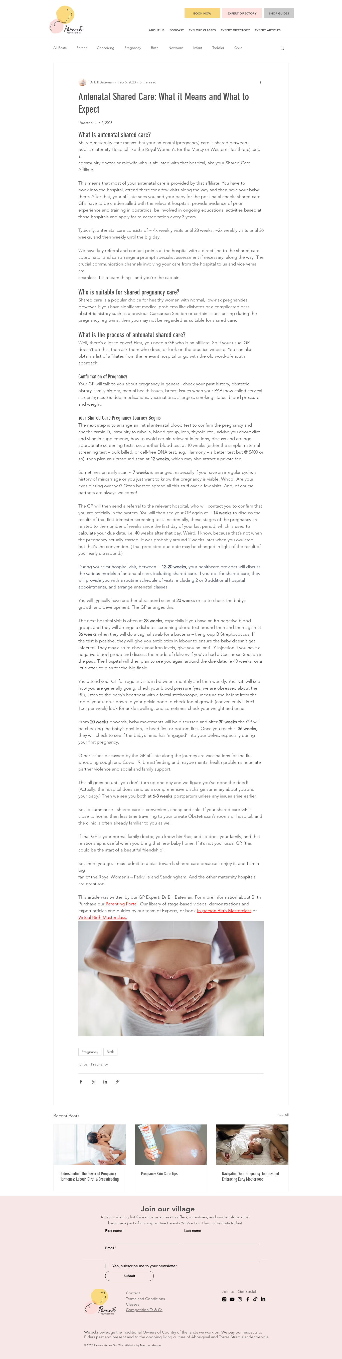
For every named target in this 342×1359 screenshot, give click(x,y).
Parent (82, 47)
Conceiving (105, 47)
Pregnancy (132, 47)
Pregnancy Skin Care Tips (159, 1173)
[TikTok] (255, 1299)
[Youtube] (232, 1299)
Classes (132, 1304)
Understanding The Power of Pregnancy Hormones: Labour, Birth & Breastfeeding (89, 1176)
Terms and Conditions (145, 1298)
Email (110, 1248)
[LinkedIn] (263, 1299)
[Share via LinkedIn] (105, 1081)
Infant (197, 47)
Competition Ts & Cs (144, 1309)
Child (238, 47)
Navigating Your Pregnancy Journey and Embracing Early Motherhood (250, 1176)
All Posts (60, 47)
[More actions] (261, 82)
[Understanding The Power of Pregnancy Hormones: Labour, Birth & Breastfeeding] (90, 1144)
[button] (156, 30)
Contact (133, 1293)
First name (114, 1231)
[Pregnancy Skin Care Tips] (171, 1144)
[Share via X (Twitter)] (93, 1081)
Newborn (175, 47)
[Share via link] (117, 1081)
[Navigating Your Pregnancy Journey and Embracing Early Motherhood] (252, 1144)
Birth (154, 47)
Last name (192, 1231)
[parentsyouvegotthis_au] (240, 1299)
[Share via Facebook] (80, 1081)
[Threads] (224, 1299)
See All (283, 1115)
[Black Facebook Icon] (247, 1299)
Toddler (218, 47)
